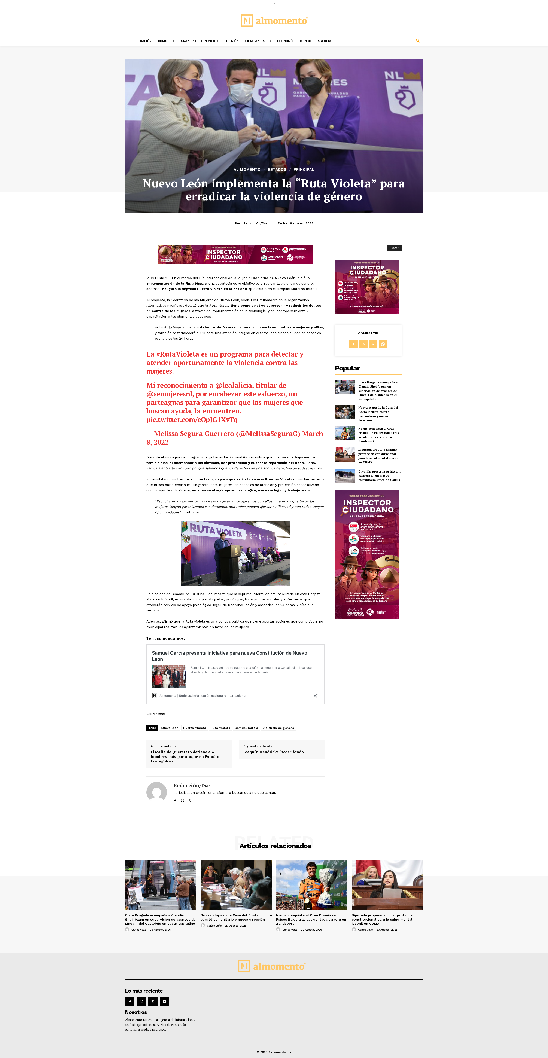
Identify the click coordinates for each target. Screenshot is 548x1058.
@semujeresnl (169, 393)
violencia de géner (295, 283)
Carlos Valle (138, 929)
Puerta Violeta (194, 728)
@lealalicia (233, 385)
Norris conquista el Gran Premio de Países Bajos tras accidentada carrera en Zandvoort (378, 434)
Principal (304, 169)
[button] (389, 41)
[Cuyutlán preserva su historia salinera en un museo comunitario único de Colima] (345, 476)
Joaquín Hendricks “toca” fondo (273, 752)
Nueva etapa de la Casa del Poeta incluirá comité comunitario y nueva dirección (378, 413)
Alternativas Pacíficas (164, 305)
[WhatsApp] (383, 344)
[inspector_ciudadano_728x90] (235, 262)
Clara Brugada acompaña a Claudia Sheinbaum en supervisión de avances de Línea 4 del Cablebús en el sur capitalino (378, 390)
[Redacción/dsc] (156, 792)
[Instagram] (182, 799)
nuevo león (170, 728)
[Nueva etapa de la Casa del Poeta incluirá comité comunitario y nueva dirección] (345, 412)
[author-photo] (128, 929)
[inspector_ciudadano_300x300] (367, 312)
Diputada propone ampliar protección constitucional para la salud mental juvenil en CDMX (378, 455)
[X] (190, 799)
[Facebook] (175, 799)
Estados (277, 169)
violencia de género (278, 728)
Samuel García (246, 728)
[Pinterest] (373, 344)
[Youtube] (164, 1001)
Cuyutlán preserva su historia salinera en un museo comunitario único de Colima (379, 475)
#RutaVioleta (177, 353)
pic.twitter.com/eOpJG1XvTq (192, 419)
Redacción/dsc (255, 223)
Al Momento (247, 169)
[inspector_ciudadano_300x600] (367, 618)
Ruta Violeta (220, 728)
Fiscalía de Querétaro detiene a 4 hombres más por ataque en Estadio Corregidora (185, 757)
